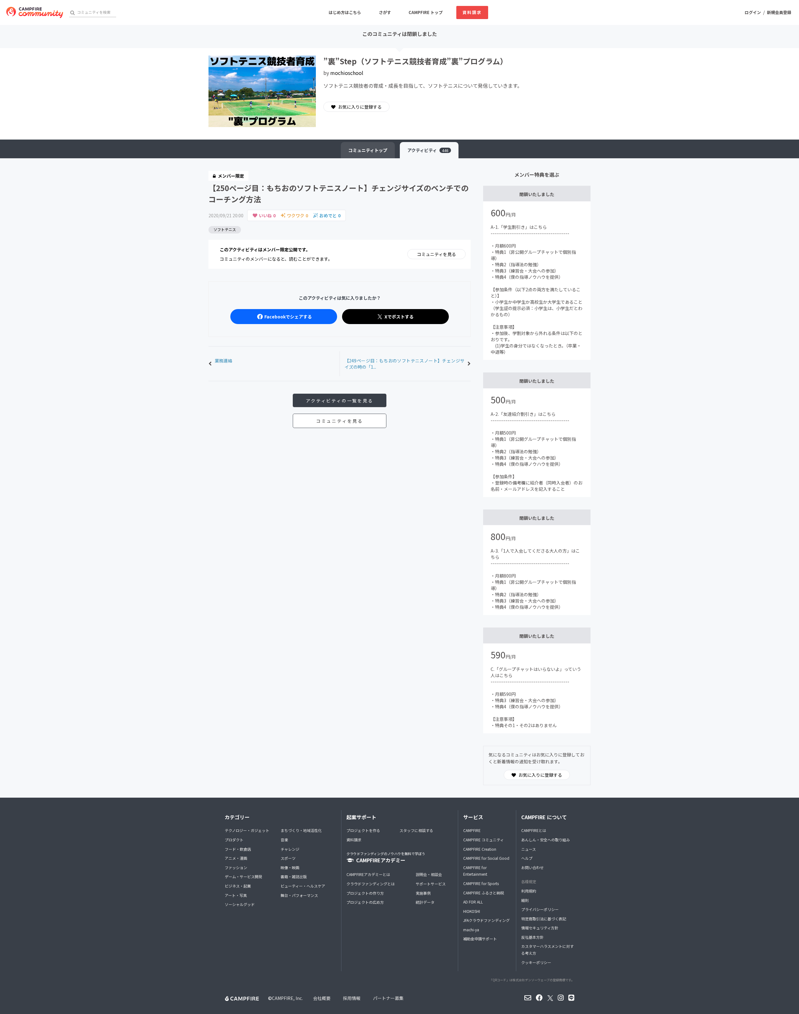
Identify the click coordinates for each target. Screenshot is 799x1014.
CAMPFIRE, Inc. (287, 998)
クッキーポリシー (536, 962)
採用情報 (351, 998)
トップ (367, 150)
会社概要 (322, 998)
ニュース (528, 849)
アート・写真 (236, 895)
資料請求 (472, 12)
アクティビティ (428, 150)
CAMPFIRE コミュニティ (483, 839)
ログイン (753, 12)
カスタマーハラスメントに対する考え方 (547, 949)
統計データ (425, 902)
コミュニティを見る (436, 254)
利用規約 (528, 890)
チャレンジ (290, 849)
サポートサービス (431, 883)
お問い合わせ (532, 867)
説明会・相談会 (429, 874)
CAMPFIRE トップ (426, 12)
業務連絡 (223, 360)
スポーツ (288, 858)
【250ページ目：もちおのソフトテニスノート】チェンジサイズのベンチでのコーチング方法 (338, 193)
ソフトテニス (224, 229)
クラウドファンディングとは (370, 883)
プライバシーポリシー (540, 909)
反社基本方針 (532, 937)
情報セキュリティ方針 (539, 927)
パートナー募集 (388, 998)
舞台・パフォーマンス (299, 895)
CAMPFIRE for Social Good (486, 858)
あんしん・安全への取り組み (545, 839)
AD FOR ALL (473, 901)
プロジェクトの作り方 (365, 893)
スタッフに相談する (416, 830)
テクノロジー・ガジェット (247, 830)
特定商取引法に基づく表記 (543, 918)
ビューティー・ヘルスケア (303, 885)
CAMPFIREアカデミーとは (368, 874)
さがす (385, 12)
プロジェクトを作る (363, 830)
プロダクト (234, 839)
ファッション (236, 867)
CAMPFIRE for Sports (481, 883)
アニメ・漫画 (236, 858)
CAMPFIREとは (533, 830)
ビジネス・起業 (238, 885)
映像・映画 (290, 867)
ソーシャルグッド (240, 904)
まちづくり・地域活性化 (301, 830)
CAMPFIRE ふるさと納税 (483, 892)
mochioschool (346, 72)
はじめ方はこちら (345, 12)
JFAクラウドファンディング (486, 920)
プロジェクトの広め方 (365, 902)
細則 (525, 900)
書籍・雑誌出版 (294, 876)
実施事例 (423, 893)
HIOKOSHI (471, 911)
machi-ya (471, 929)
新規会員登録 (779, 12)
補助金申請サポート (480, 938)
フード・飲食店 (238, 849)
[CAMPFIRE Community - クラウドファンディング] (34, 12)
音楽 (284, 839)
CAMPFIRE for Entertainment (475, 871)
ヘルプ (526, 858)
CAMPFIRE (472, 830)
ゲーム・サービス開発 (243, 876)
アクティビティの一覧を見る (339, 400)
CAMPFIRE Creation (479, 849)
